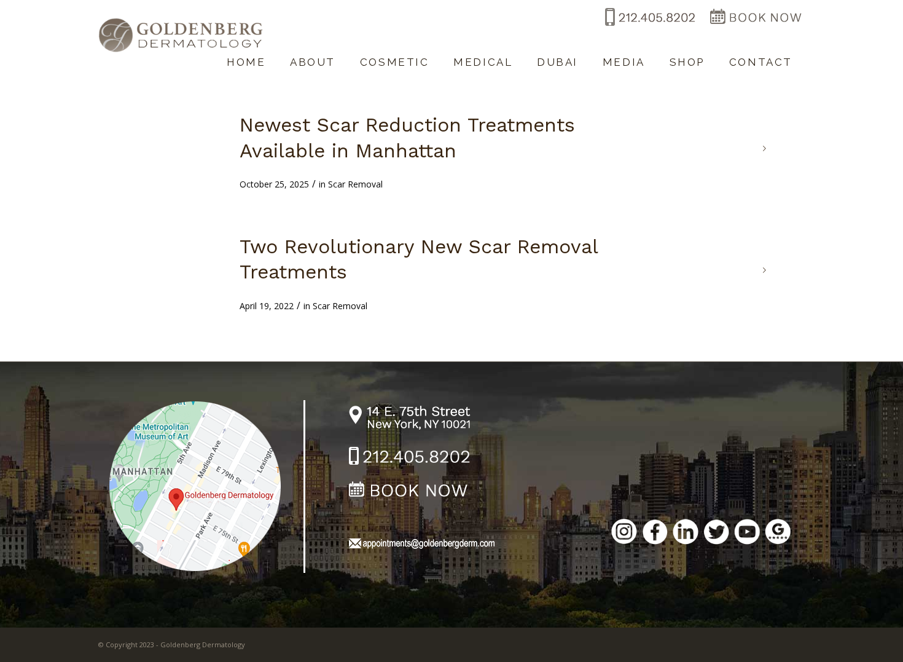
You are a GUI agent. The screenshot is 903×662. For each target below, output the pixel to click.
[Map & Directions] (204, 485)
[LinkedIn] (685, 533)
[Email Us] (421, 545)
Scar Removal (355, 184)
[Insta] (624, 533)
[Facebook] (654, 533)
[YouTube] (747, 533)
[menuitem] (246, 56)
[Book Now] (755, 26)
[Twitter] (716, 533)
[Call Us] (410, 458)
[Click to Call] (649, 26)
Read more (765, 149)
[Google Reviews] (777, 533)
